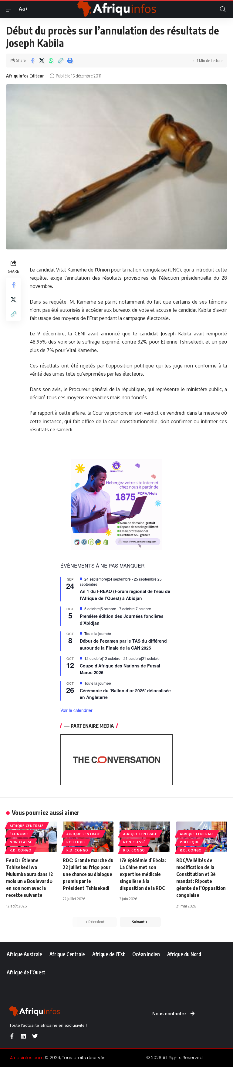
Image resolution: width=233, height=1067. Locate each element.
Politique (76, 842)
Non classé (21, 842)
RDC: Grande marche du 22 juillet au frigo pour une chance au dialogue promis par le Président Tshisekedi (88, 874)
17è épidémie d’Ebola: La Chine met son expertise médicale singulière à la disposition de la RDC (143, 874)
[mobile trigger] (11, 9)
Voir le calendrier (76, 710)
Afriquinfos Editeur (25, 75)
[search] (222, 9)
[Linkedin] (23, 1036)
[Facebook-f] (12, 1036)
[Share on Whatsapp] (51, 60)
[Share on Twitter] (41, 60)
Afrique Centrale (27, 826)
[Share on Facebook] (32, 60)
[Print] (70, 60)
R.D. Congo (21, 850)
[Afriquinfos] (116, 9)
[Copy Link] (60, 60)
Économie (19, 834)
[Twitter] (35, 1036)
